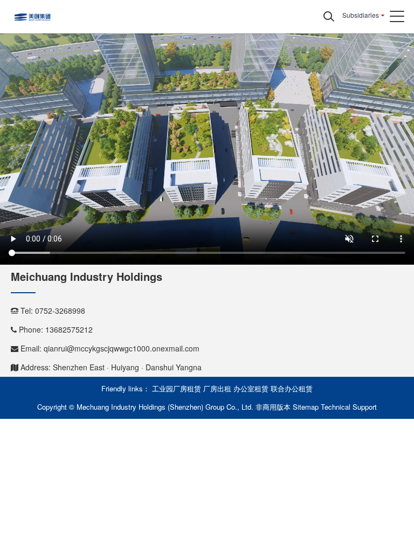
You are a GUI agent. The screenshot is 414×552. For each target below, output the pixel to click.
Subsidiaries (360, 14)
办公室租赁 (250, 388)
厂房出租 (217, 388)
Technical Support (349, 407)
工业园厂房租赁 (176, 388)
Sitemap (306, 407)
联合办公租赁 (292, 388)
